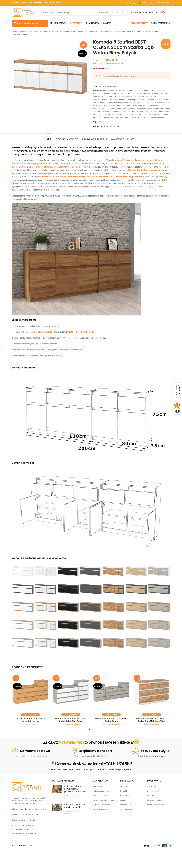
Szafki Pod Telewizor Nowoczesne (139, 114)
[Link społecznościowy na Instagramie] (130, 3)
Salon (99, 122)
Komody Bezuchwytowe (135, 105)
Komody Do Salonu (85, 31)
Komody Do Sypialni (155, 105)
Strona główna (17, 31)
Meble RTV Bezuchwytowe (124, 111)
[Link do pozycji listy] (30, 825)
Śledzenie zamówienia (156, 805)
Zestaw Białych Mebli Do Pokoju (151, 117)
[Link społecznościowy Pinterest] (134, 3)
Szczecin (102, 769)
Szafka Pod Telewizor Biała (112, 114)
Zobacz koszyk (153, 791)
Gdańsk (86, 769)
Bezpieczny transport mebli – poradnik (74, 805)
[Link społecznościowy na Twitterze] (107, 126)
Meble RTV (107, 111)
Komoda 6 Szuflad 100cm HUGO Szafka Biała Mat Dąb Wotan (151, 719)
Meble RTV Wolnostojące (146, 111)
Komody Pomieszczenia (67, 31)
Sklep (26, 31)
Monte (166, 44)
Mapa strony (125, 805)
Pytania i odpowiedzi (101, 805)
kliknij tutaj (159, 756)
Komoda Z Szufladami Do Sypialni (114, 102)
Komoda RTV (159, 96)
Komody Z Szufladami (137, 108)
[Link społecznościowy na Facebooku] (126, 3)
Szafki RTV (158, 114)
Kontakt (123, 791)
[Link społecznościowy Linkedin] (114, 126)
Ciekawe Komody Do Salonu (105, 31)
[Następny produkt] (169, 33)
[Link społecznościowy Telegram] (118, 126)
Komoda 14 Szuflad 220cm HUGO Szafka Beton (111, 719)
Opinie (123, 800)
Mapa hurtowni (126, 809)
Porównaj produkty (155, 800)
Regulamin (97, 786)
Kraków (76, 769)
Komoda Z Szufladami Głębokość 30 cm (145, 102)
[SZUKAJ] (123, 13)
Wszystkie (126, 769)
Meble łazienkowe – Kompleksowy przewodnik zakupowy (75, 789)
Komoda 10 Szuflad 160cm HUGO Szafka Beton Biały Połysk (71, 719)
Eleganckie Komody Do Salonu (112, 93)
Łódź (93, 769)
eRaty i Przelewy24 (101, 809)
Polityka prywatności (101, 791)
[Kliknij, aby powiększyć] (17, 111)
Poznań (67, 769)
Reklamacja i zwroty (101, 795)
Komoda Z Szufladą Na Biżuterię (132, 99)
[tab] (48, 138)
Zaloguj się (151, 786)
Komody (53, 31)
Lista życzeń (152, 795)
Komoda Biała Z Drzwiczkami (138, 93)
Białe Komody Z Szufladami (113, 90)
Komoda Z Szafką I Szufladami (105, 99)
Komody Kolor (99, 108)
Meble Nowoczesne (155, 108)
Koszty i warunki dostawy (103, 800)
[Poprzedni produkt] (163, 33)
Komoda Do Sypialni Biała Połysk (118, 96)
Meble (32, 31)
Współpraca (125, 795)
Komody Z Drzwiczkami (116, 108)
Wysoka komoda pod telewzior (124, 117)
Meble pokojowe (42, 31)
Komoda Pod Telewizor (143, 96)
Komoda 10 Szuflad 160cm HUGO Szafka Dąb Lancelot (30, 719)
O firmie (123, 786)
